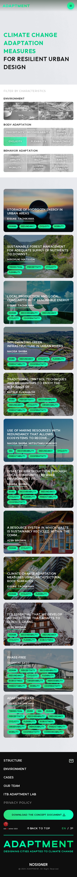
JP (71, 828)
